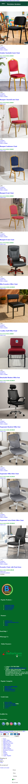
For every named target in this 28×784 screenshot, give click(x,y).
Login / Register (7, 755)
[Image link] (7, 595)
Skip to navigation (4, 0)
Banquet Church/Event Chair (9, 99)
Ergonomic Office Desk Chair (9, 473)
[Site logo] (14, 6)
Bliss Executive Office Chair (9, 284)
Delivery (7, 708)
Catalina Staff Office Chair (8, 331)
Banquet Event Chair (7, 193)
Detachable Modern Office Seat (10, 377)
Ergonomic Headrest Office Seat (10, 427)
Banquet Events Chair (7, 239)
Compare (5, 754)
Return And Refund (10, 703)
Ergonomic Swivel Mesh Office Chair (12, 520)
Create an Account (4, 767)
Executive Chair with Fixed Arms (10, 567)
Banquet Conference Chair (8, 146)
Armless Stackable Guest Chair (10, 53)
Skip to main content (14, 0)
